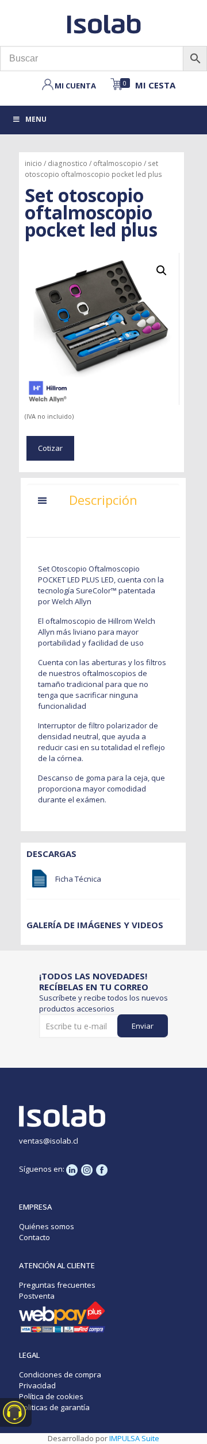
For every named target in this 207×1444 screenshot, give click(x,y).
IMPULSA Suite (134, 1438)
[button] (161, 270)
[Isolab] (103, 23)
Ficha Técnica (78, 879)
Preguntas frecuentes (57, 1285)
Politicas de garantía (54, 1407)
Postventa (37, 1296)
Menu (36, 119)
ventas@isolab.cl (48, 1141)
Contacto (34, 1237)
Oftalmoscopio (117, 163)
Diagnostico (67, 163)
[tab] (103, 503)
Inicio (33, 163)
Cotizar (50, 448)
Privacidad (37, 1385)
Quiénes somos (46, 1226)
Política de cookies (51, 1396)
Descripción (103, 499)
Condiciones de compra (60, 1374)
